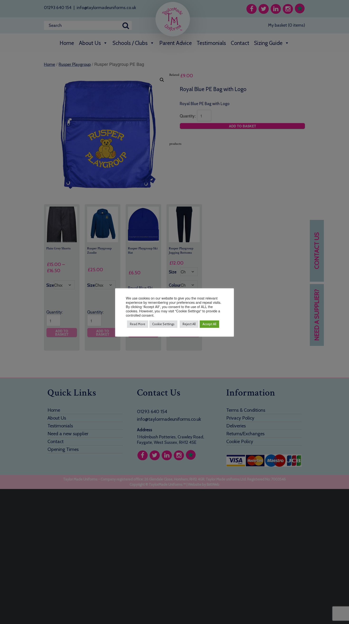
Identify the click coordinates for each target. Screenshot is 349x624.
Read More (137, 324)
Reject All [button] (189, 324)
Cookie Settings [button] (163, 324)
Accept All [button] (209, 324)
